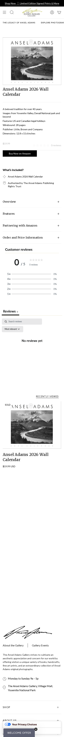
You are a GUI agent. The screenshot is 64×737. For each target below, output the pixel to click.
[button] (19, 732)
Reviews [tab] (10, 311)
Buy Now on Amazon (20, 153)
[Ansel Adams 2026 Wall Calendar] (32, 425)
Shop (6, 707)
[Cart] (59, 12)
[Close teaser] (36, 729)
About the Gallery (13, 645)
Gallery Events (40, 645)
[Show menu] (4, 12)
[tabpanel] (32, 348)
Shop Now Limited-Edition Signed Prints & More (32, 3)
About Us (10, 720)
